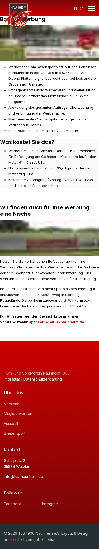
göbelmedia (43, 539)
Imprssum (12, 379)
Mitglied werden (18, 413)
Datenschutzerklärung (42, 379)
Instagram (50, 503)
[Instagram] (81, 8)
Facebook (13, 503)
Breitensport (14, 433)
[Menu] (91, 8)
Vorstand (12, 403)
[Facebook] (75, 8)
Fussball (11, 423)
